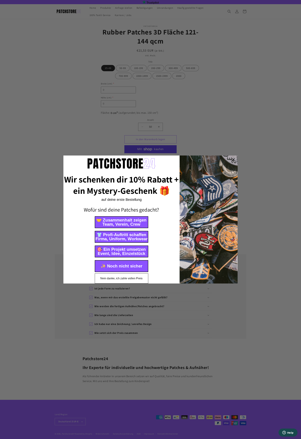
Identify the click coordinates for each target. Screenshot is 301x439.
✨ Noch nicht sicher (121, 266)
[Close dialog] (233, 159)
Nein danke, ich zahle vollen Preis (121, 278)
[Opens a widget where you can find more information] (288, 433)
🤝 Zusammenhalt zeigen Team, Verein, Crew (121, 222)
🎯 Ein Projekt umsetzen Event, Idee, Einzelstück (121, 251)
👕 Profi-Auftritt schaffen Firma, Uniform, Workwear (121, 236)
